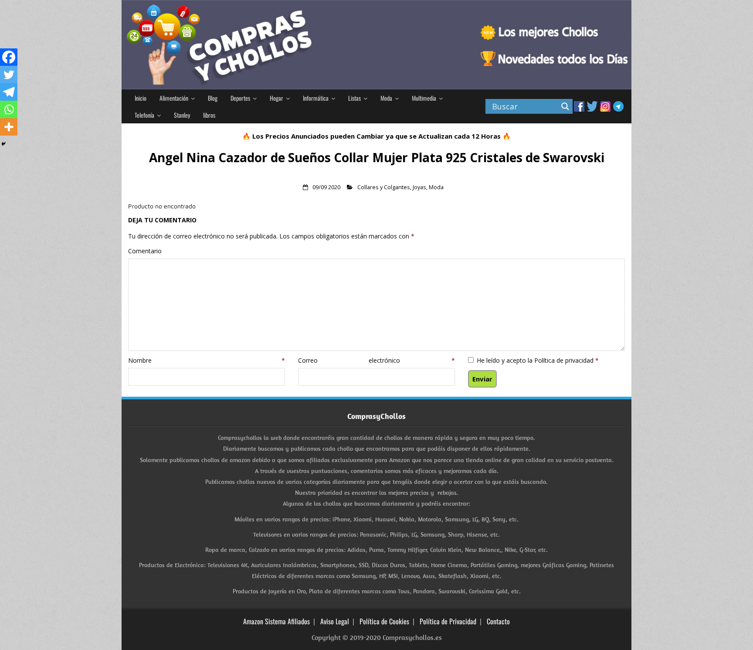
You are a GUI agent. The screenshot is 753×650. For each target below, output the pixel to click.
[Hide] (3, 143)
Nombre (206, 360)
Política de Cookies (384, 621)
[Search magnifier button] (565, 106)
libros (209, 114)
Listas (354, 97)
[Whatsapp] (8, 109)
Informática (316, 97)
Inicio (140, 97)
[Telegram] (8, 92)
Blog (212, 97)
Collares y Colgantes (383, 187)
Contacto (498, 621)
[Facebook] (8, 57)
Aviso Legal (334, 621)
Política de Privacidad (448, 621)
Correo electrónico (376, 360)
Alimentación (173, 97)
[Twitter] (8, 74)
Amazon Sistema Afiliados (276, 621)
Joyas (419, 187)
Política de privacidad (564, 360)
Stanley (182, 114)
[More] (8, 127)
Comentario (145, 251)
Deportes (240, 97)
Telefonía (144, 114)
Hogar (276, 97)
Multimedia (424, 97)
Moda (386, 97)
